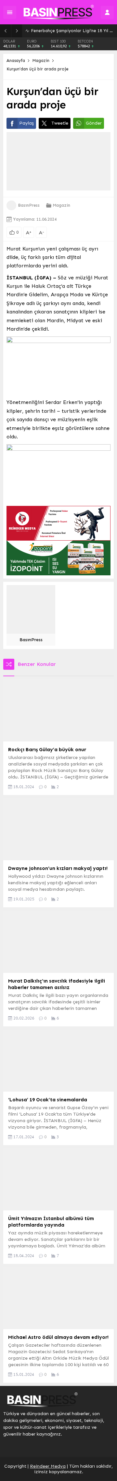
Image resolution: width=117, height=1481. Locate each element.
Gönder (94, 123)
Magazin (40, 60)
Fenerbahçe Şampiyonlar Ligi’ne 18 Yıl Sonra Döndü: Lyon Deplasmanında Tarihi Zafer (72, 30)
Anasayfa (15, 60)
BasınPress (29, 205)
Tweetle (59, 123)
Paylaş (26, 123)
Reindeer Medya (48, 1466)
